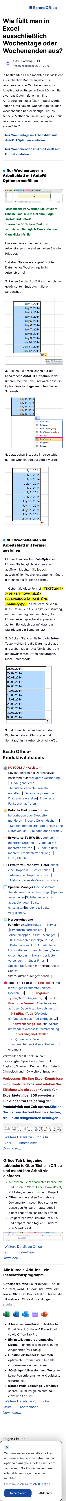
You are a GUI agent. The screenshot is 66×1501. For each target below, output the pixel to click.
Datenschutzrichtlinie (37, 1483)
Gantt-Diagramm (29, 998)
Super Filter (36, 960)
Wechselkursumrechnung (42, 1029)
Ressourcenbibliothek (25, 940)
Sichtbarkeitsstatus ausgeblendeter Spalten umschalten (30, 902)
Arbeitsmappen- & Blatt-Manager (32, 935)
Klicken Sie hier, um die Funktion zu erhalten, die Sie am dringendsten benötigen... (32, 1112)
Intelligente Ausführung (44, 778)
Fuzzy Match (17, 858)
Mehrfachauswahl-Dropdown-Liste (34, 880)
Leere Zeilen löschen (42, 820)
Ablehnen (45, 1493)
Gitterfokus (33, 924)
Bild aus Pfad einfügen (36, 1018)
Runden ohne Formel (46, 831)
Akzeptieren (18, 1493)
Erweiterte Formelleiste (26, 930)
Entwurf (52, 924)
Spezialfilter (16, 965)
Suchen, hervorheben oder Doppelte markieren (28, 815)
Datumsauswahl (21, 945)
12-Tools (43, 983)
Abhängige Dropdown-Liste (29, 875)
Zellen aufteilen (43, 1044)
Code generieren (22, 783)
